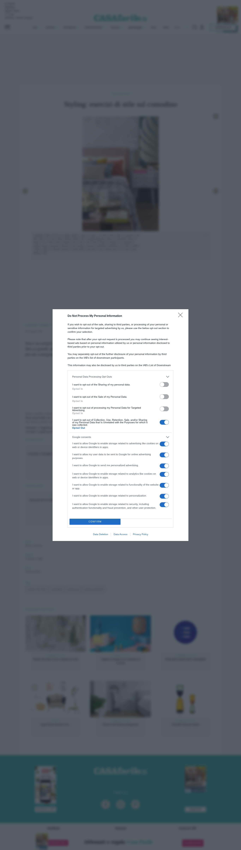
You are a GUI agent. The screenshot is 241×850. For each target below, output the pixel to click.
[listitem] (120, 377)
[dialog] (120, 425)
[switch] (164, 384)
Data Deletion (100, 534)
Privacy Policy (140, 534)
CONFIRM (95, 521)
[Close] (181, 316)
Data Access (120, 534)
